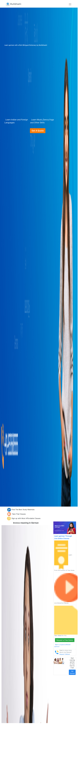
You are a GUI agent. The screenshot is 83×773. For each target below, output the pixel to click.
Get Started (72, 672)
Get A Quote (38, 130)
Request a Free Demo (64, 640)
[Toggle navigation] (70, 4)
